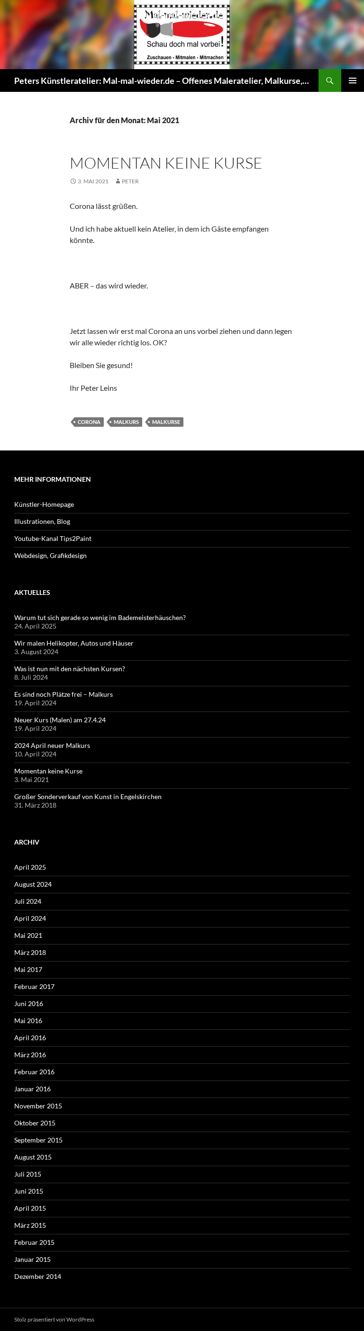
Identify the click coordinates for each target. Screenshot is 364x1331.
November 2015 (38, 1106)
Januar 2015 (32, 1259)
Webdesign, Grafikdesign (50, 555)
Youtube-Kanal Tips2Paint (52, 538)
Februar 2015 (34, 1242)
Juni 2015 (28, 1191)
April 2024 (30, 918)
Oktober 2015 (34, 1123)
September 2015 (38, 1140)
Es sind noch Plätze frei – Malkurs (63, 694)
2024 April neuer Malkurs (52, 745)
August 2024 (33, 884)
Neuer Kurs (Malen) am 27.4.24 (60, 720)
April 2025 (30, 867)
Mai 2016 (28, 1020)
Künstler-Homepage (44, 504)
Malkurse (166, 422)
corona (89, 422)
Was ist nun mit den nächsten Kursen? (69, 669)
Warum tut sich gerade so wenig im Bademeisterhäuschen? (100, 617)
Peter (130, 181)
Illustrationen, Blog (42, 521)
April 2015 (30, 1208)
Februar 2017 (34, 986)
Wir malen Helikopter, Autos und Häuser (74, 643)
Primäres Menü (352, 80)
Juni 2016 (28, 1003)
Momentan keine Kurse (166, 162)
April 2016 (30, 1038)
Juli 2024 (27, 901)
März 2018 (30, 952)
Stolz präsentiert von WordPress (54, 1319)
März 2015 (30, 1225)
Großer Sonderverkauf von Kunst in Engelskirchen (88, 796)
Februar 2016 (34, 1072)
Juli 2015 (27, 1174)
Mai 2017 (28, 969)
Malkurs (126, 422)
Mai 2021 (28, 935)
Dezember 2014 (37, 1276)
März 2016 (30, 1055)
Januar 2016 (32, 1089)
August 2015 (33, 1157)
